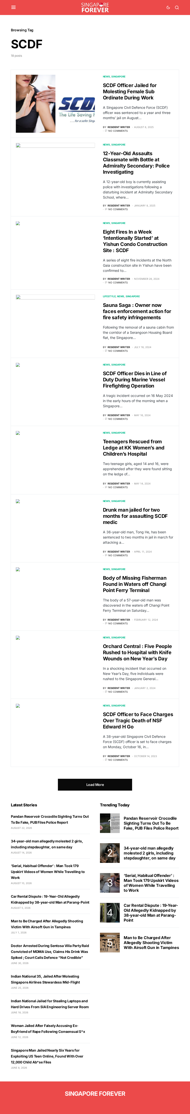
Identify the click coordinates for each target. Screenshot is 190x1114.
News (106, 76)
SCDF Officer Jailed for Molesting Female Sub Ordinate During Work (130, 91)
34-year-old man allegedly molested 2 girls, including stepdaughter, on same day (150, 853)
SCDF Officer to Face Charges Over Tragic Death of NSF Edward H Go (138, 720)
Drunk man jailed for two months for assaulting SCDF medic (135, 516)
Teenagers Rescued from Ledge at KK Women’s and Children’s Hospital (134, 448)
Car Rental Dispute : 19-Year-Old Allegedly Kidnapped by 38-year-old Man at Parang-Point (151, 913)
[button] (13, 7)
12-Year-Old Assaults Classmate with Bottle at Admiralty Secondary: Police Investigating (136, 162)
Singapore (118, 76)
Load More (95, 784)
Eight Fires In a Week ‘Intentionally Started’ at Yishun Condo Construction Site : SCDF (135, 241)
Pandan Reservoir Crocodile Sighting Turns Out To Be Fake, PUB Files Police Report (151, 823)
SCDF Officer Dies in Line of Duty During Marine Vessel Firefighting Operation (135, 380)
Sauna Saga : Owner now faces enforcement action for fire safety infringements (137, 311)
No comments (118, 130)
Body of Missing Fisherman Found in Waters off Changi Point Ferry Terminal (134, 584)
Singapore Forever (95, 1093)
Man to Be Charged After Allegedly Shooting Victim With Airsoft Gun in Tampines (151, 942)
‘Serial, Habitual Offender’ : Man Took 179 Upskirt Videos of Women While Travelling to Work (48, 872)
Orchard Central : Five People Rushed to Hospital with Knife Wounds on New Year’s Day (137, 652)
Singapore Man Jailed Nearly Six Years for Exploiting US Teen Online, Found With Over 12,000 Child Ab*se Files (47, 1056)
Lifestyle (109, 296)
